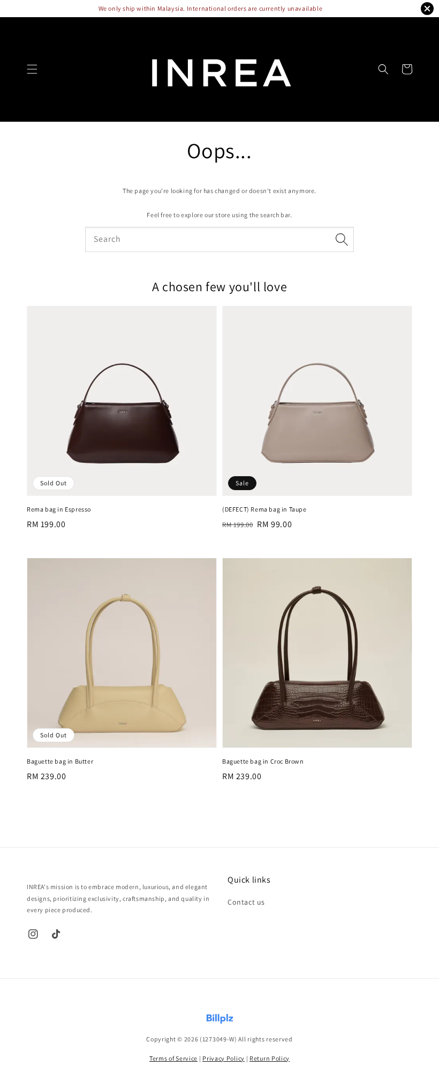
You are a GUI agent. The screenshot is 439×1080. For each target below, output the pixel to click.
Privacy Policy (223, 1058)
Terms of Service (173, 1058)
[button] (32, 69)
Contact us (246, 902)
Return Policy (269, 1058)
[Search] (341, 239)
